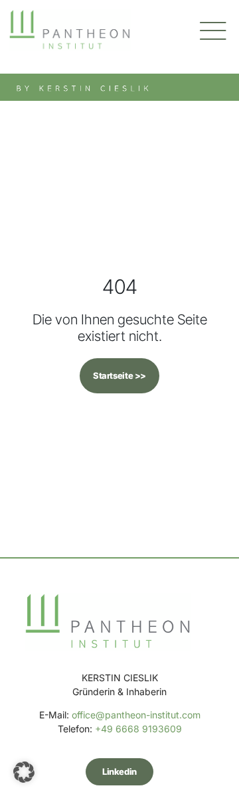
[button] (24, 772)
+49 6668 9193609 (138, 728)
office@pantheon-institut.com (136, 714)
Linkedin (119, 771)
